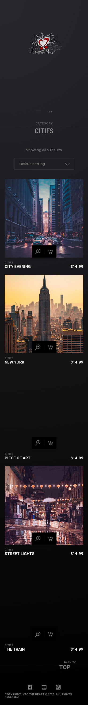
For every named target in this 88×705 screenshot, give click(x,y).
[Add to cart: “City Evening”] (50, 251)
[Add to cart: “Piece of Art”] (50, 443)
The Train (15, 649)
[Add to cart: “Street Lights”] (50, 538)
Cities (9, 262)
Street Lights (19, 553)
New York (14, 362)
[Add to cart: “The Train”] (50, 634)
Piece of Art (18, 458)
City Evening (18, 266)
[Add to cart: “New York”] (50, 347)
